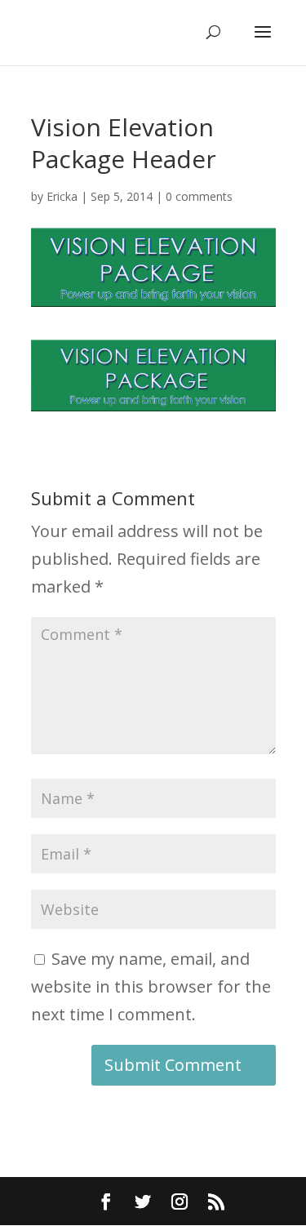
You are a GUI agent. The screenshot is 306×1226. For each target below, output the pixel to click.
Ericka (62, 196)
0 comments (199, 196)
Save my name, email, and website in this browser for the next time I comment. (151, 986)
